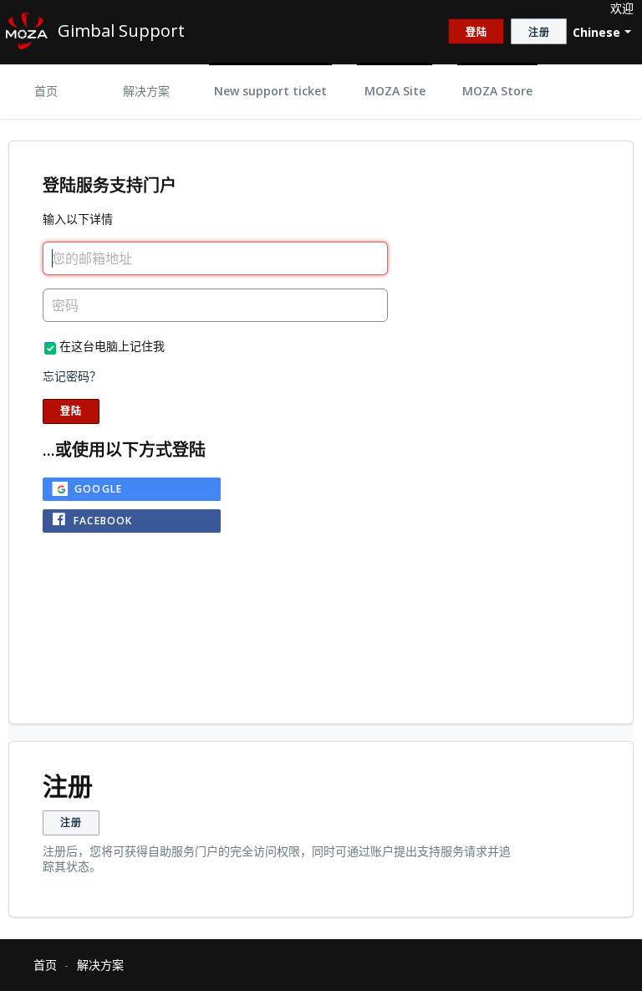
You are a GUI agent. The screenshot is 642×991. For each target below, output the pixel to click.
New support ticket (270, 91)
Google (98, 489)
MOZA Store (497, 91)
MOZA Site (394, 91)
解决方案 (146, 91)
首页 (46, 91)
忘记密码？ (72, 376)
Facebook (103, 520)
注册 (71, 822)
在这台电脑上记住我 (112, 346)
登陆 (71, 411)
